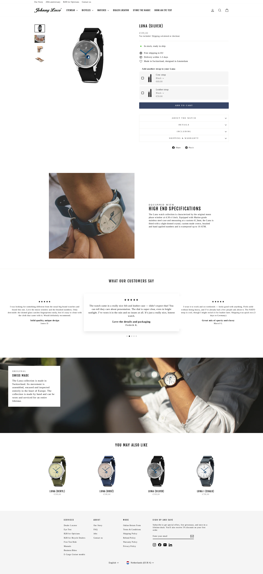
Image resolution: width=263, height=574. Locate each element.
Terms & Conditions (132, 530)
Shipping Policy (130, 534)
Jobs (95, 534)
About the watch (184, 118)
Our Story (38, 2)
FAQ (96, 530)
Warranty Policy (130, 542)
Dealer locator (121, 10)
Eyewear (71, 10)
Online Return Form (132, 525)
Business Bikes (70, 550)
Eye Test (67, 530)
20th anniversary (53, 2)
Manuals (67, 546)
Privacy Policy (129, 546)
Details (184, 125)
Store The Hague (141, 10)
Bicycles (86, 10)
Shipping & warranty (184, 138)
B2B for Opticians (71, 2)
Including (184, 132)
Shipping (156, 36)
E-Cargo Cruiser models (74, 554)
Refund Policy (129, 538)
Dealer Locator (70, 525)
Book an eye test (163, 10)
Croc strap (161, 75)
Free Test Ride (70, 542)
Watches (102, 10)
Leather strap (162, 89)
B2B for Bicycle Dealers (74, 538)
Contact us (86, 2)
